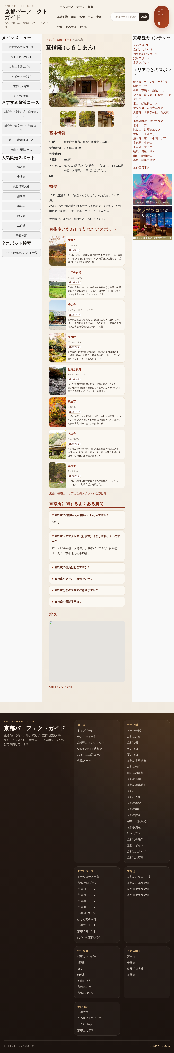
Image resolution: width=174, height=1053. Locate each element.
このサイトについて (89, 1018)
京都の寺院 (134, 803)
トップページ (85, 730)
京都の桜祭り (85, 992)
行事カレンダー (86, 956)
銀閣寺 (21, 196)
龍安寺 (21, 215)
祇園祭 (81, 962)
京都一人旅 (134, 797)
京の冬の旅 (84, 986)
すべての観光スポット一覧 (21, 252)
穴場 (60, 27)
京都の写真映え (136, 784)
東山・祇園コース (21, 149)
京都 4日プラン (86, 907)
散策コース (86, 16)
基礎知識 (62, 16)
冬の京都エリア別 (138, 889)
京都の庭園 (134, 779)
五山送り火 (84, 980)
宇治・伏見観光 (136, 821)
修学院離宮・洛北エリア (148, 121)
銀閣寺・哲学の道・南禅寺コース (21, 114)
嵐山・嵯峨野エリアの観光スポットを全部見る (77, 493)
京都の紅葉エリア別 (139, 876)
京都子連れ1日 (86, 931)
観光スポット (64, 39)
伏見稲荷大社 (21, 186)
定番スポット (141, 62)
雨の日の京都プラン (89, 937)
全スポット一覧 (160, 17)
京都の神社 (134, 809)
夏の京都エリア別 (138, 894)
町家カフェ (134, 833)
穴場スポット (141, 58)
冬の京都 (132, 748)
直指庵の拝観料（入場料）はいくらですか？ (82, 515)
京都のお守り (21, 86)
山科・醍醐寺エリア (145, 155)
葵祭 (80, 968)
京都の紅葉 (134, 736)
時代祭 (81, 974)
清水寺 (21, 166)
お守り (84, 27)
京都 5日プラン (86, 913)
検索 (144, 16)
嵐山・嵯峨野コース (21, 139)
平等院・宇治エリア (145, 147)
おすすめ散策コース (21, 47)
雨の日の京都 (135, 772)
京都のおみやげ (21, 76)
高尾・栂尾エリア (144, 160)
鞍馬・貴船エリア (144, 151)
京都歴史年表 (141, 167)
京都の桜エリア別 (138, 882)
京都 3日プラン (86, 901)
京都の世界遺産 (136, 760)
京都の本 (82, 1012)
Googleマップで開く (61, 686)
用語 (73, 16)
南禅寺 (21, 206)
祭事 (90, 6)
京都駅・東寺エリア (145, 142)
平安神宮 (21, 235)
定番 (99, 16)
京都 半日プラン (87, 882)
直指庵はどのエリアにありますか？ (76, 590)
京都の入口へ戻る (160, 1045)
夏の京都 (132, 754)
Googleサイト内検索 (89, 748)
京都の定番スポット (21, 66)
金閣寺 (21, 176)
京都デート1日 (86, 925)
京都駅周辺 (134, 827)
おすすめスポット (21, 56)
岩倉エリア (140, 125)
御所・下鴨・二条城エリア (149, 90)
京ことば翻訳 (21, 96)
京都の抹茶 (134, 815)
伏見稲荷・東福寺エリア (148, 107)
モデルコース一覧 (88, 876)
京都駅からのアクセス (91, 742)
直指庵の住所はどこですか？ (72, 567)
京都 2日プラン (86, 894)
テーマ (80, 6)
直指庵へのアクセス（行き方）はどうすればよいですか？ (86, 539)
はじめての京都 (86, 919)
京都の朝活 (134, 766)
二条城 (21, 225)
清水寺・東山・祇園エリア (149, 138)
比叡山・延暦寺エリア (146, 129)
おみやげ (71, 27)
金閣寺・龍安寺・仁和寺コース (21, 128)
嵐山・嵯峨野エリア (145, 103)
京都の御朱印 (135, 839)
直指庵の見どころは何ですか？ (74, 578)
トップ (50, 39)
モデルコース (65, 6)
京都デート (134, 791)
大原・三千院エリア (145, 134)
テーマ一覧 (134, 730)
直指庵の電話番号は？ (68, 601)
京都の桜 (132, 742)
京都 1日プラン (86, 889)
